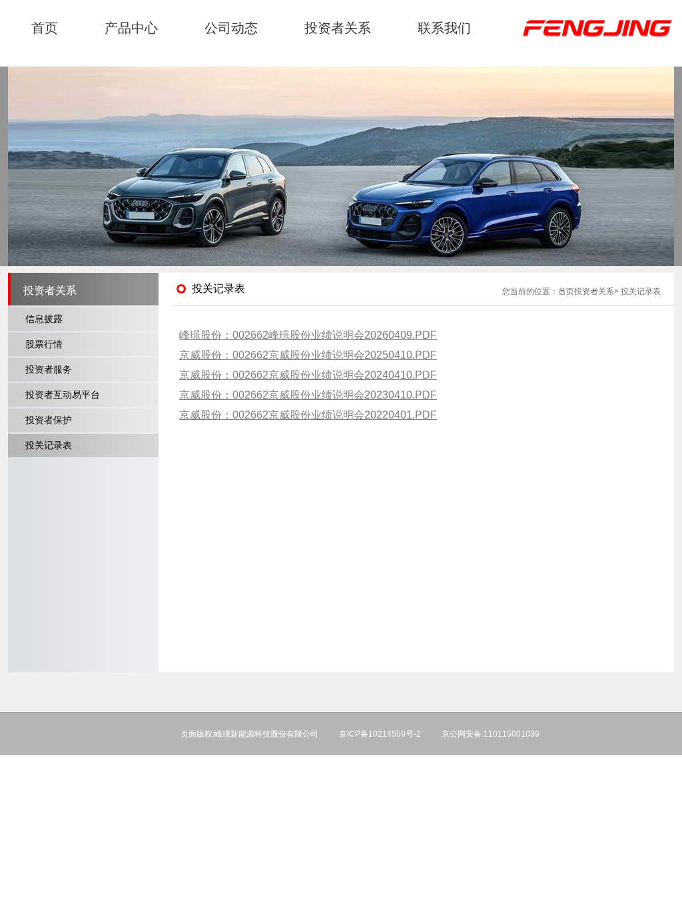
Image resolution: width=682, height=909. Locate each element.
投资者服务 (48, 369)
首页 (44, 28)
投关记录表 (48, 445)
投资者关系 (337, 28)
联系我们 (444, 28)
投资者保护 (48, 420)
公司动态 (231, 28)
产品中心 (131, 28)
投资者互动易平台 (62, 394)
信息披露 (44, 318)
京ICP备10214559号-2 (380, 734)
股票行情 (44, 344)
